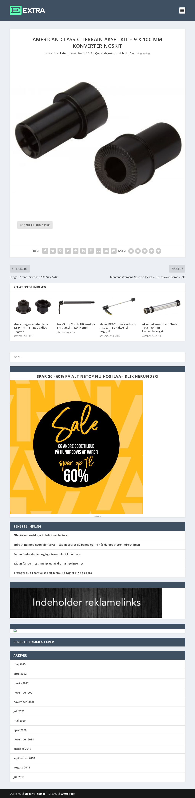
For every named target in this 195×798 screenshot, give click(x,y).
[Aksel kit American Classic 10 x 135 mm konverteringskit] (161, 307)
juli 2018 (19, 777)
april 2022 (20, 673)
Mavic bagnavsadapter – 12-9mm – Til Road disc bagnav (31, 327)
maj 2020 (20, 720)
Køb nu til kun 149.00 (35, 225)
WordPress (68, 793)
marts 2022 (21, 683)
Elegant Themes (35, 793)
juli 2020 (19, 711)
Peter (63, 53)
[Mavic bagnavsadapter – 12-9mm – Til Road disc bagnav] (33, 307)
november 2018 (24, 739)
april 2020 (20, 730)
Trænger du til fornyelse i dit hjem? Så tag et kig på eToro (53, 573)
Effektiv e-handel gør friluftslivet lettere (40, 535)
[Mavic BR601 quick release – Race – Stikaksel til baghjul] (118, 307)
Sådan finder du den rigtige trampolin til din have (47, 554)
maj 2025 (20, 664)
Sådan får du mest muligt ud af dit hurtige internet (48, 563)
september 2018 (24, 758)
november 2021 (24, 692)
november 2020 (24, 702)
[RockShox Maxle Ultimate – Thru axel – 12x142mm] (76, 307)
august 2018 (22, 767)
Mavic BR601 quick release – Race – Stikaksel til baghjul (117, 327)
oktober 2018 (22, 749)
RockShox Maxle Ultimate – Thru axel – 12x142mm (76, 325)
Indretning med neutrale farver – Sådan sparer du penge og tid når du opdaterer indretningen (77, 544)
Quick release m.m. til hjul (111, 53)
